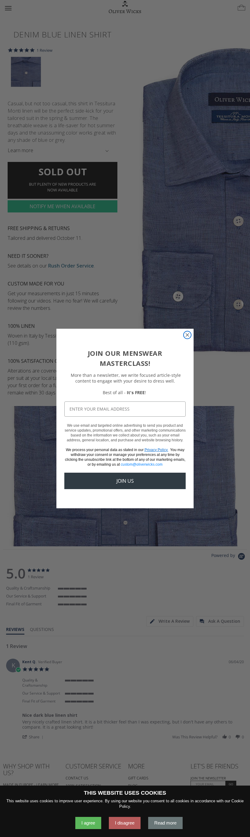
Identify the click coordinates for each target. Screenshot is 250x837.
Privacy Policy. (156, 450)
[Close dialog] (187, 335)
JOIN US (125, 481)
